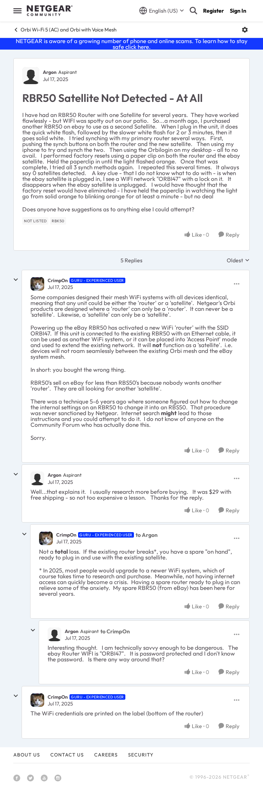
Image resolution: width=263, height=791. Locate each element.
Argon (50, 72)
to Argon (147, 535)
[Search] (193, 10)
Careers (106, 755)
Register (213, 10)
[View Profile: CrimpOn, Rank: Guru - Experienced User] (37, 284)
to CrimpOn (115, 631)
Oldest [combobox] (238, 260)
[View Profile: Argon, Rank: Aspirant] (30, 75)
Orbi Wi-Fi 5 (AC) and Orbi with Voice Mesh (68, 29)
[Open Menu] (245, 30)
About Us (26, 755)
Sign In (238, 10)
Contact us (67, 755)
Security (140, 755)
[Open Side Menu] (17, 10)
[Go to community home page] (50, 10)
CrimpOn (58, 280)
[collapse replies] (16, 280)
